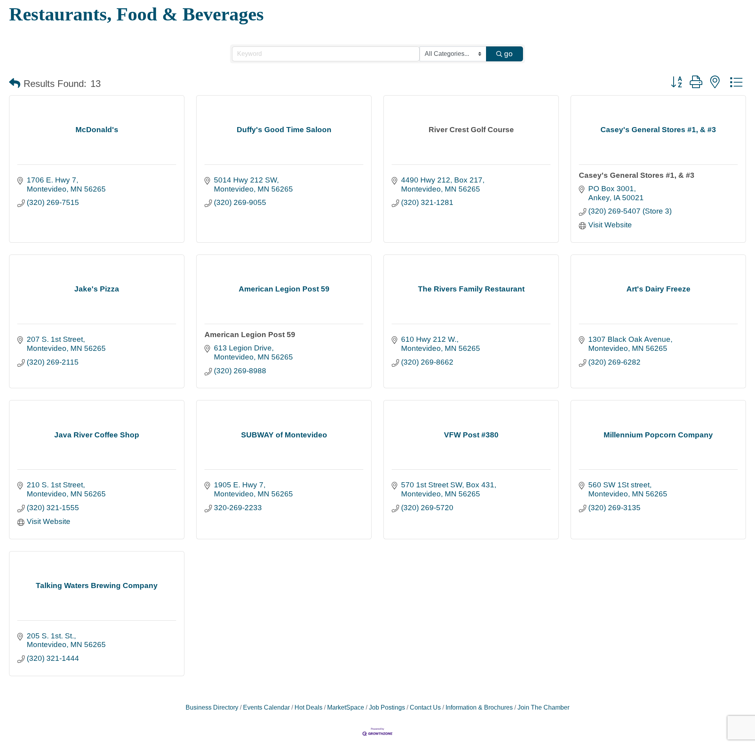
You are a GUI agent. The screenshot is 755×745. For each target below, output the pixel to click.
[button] (14, 83)
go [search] (508, 54)
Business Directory (212, 707)
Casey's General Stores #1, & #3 (636, 175)
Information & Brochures (479, 707)
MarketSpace (345, 707)
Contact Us (425, 707)
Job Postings (387, 707)
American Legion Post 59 (249, 334)
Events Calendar (266, 707)
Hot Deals (308, 707)
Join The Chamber (543, 707)
